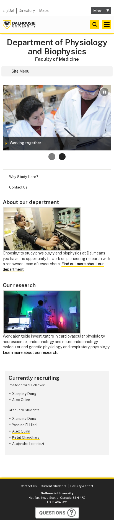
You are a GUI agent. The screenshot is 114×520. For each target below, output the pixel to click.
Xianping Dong (24, 394)
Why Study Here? (23, 177)
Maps (44, 10)
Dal (8, 10)
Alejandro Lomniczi (28, 444)
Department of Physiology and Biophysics (57, 47)
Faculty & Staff (81, 486)
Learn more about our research (30, 352)
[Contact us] (57, 513)
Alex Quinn (21, 400)
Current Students (53, 486)
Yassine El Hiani (24, 425)
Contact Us (18, 187)
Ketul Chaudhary (26, 437)
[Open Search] (94, 24)
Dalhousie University (19, 24)
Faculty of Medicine (57, 59)
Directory (27, 10)
